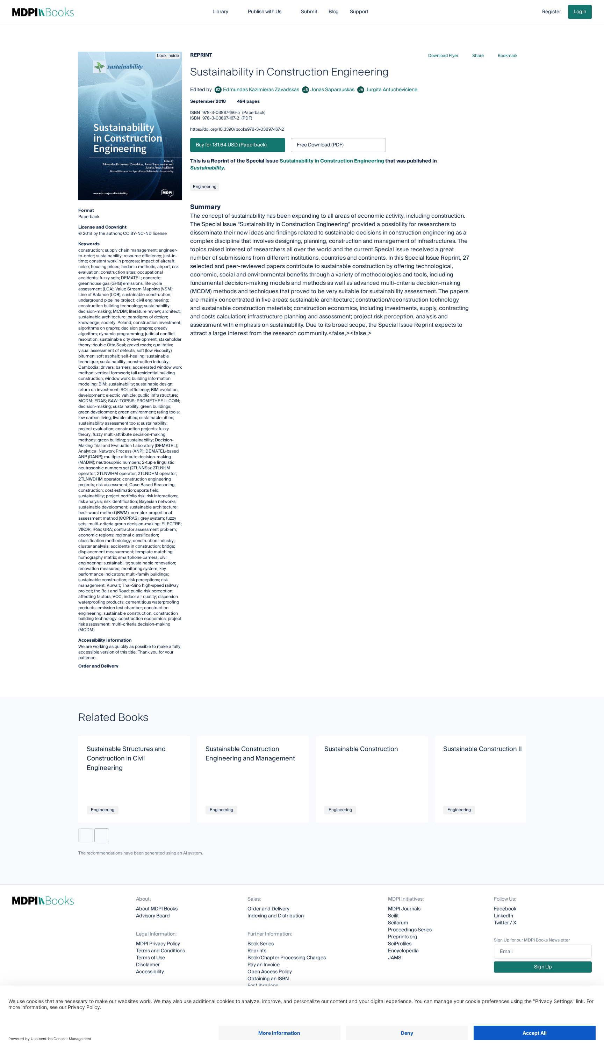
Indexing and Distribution (275, 916)
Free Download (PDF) (320, 145)
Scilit (393, 916)
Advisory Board (153, 916)
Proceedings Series (410, 930)
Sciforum (398, 923)
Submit (309, 12)
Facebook (505, 909)
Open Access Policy (269, 972)
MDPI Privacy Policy (158, 944)
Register (551, 12)
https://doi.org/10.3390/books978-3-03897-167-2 (237, 129)
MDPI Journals (404, 909)
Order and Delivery (268, 909)
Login (580, 12)
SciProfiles (399, 944)
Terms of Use (150, 958)
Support (359, 12)
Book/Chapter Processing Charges (286, 958)
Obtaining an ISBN (268, 979)
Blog (334, 12)
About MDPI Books (157, 909)
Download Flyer (443, 55)
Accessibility (150, 972)
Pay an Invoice (263, 965)
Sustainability (207, 168)
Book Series (260, 944)
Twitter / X (505, 923)
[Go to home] (43, 12)
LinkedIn (503, 916)
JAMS (394, 958)
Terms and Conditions (160, 951)
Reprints (256, 951)
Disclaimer (148, 965)
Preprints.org (402, 937)
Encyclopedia (403, 951)
